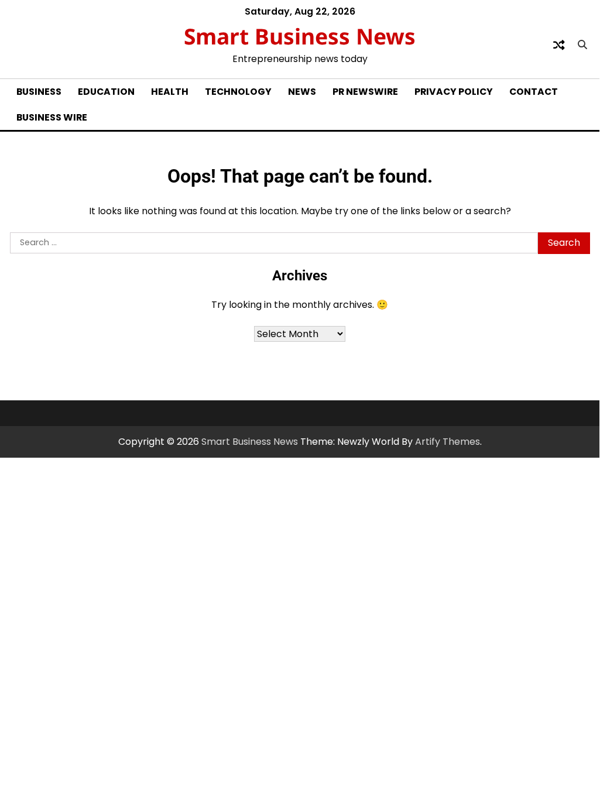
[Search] (582, 45)
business (38, 91)
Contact (533, 91)
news (302, 91)
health (169, 91)
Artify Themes (447, 441)
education (106, 91)
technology (238, 91)
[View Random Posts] (559, 45)
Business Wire (51, 117)
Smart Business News (300, 36)
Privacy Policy (453, 91)
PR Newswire (365, 91)
